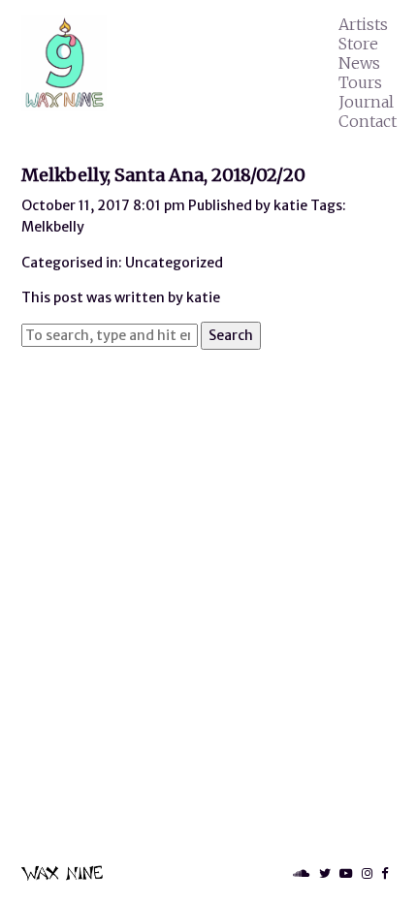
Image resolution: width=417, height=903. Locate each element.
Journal (366, 101)
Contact (367, 121)
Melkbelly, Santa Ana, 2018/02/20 (163, 175)
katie (290, 205)
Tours (360, 82)
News (359, 63)
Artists (363, 24)
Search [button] (230, 335)
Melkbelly (52, 226)
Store (358, 43)
